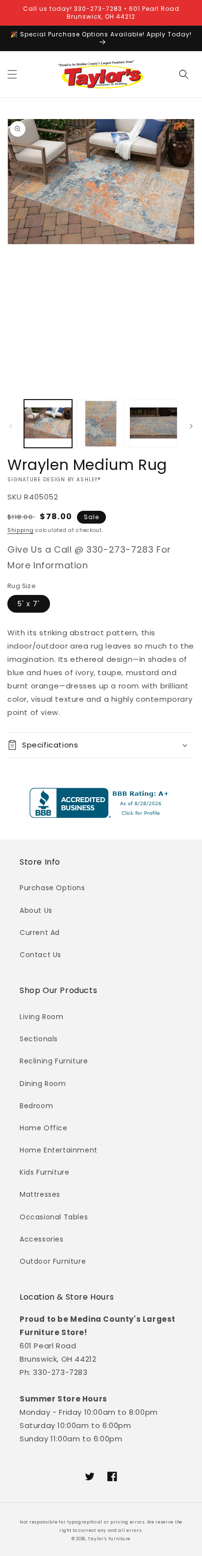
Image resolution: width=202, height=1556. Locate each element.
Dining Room (43, 1084)
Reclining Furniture (54, 1061)
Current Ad (40, 932)
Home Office (44, 1128)
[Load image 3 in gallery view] (153, 424)
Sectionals (39, 1039)
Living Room (42, 1017)
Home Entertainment (59, 1150)
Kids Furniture (44, 1172)
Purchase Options (52, 888)
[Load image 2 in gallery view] (101, 424)
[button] (12, 74)
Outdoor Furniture (53, 1261)
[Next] (191, 426)
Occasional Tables (54, 1217)
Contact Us (40, 955)
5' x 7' (29, 604)
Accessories (42, 1239)
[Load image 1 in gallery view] (48, 424)
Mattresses (40, 1194)
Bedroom (36, 1106)
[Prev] (11, 426)
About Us (36, 910)
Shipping (20, 530)
